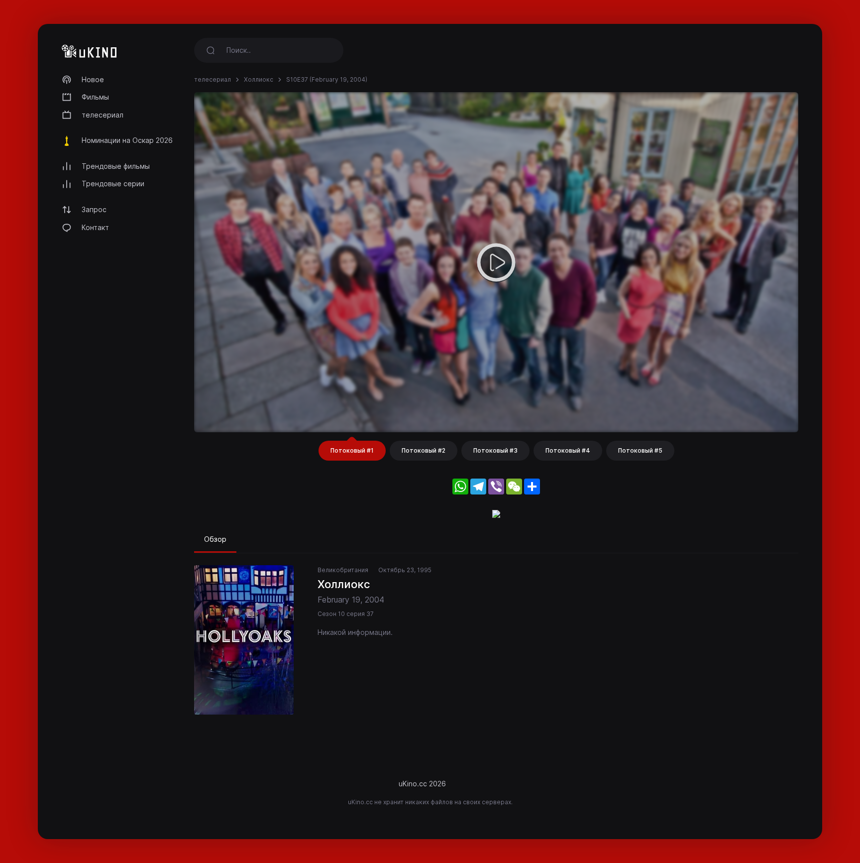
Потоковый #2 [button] (423, 450)
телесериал (102, 115)
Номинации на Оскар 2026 (127, 140)
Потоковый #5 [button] (640, 450)
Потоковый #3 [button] (495, 450)
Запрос (94, 209)
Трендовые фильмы (116, 166)
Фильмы (95, 97)
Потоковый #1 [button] (352, 450)
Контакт (95, 227)
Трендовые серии (113, 183)
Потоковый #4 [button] (567, 450)
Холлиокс (258, 79)
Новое (93, 79)
